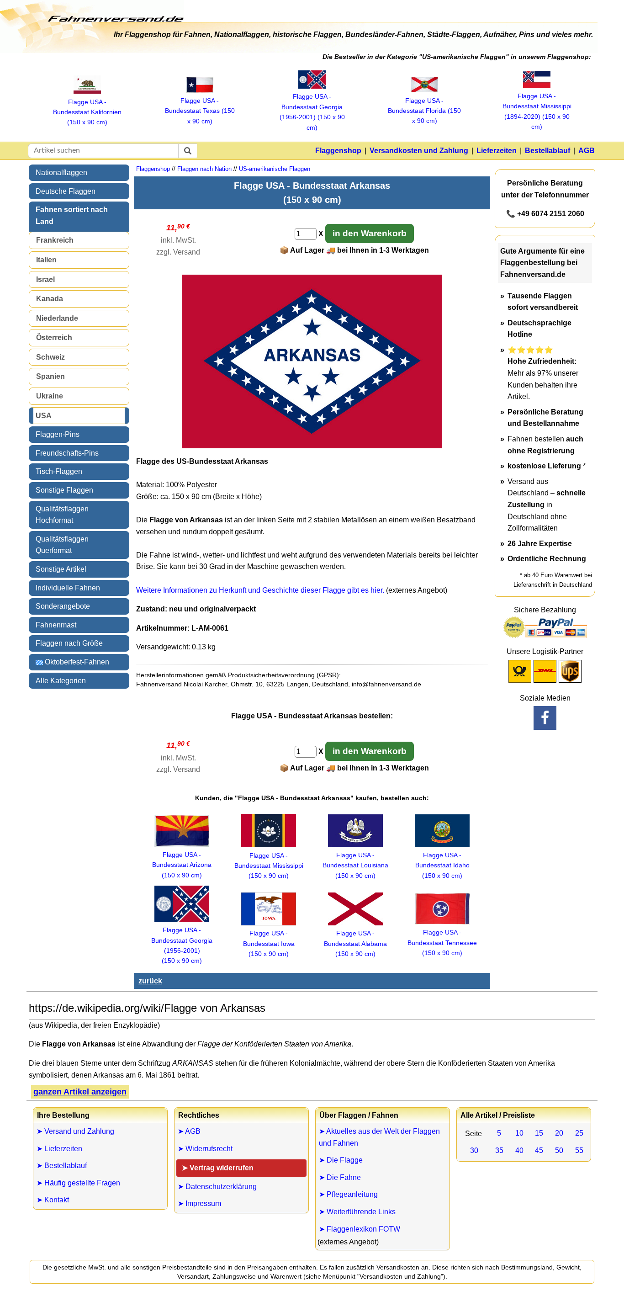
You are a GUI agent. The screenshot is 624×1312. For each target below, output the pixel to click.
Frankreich (55, 240)
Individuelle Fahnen (68, 588)
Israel (45, 279)
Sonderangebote (63, 606)
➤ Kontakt (53, 1200)
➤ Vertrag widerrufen (218, 1168)
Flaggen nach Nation (204, 168)
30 (474, 1150)
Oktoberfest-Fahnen (76, 662)
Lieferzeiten (496, 150)
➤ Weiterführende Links (357, 1212)
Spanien (50, 376)
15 (539, 1133)
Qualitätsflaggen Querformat (62, 545)
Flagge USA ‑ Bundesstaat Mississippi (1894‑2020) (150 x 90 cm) (536, 111)
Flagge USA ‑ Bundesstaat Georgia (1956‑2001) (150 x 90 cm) (312, 112)
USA (44, 416)
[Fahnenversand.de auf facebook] (545, 718)
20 (559, 1133)
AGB (586, 150)
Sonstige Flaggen (64, 490)
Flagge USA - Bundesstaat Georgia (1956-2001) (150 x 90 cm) (181, 945)
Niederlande (57, 318)
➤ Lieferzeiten (59, 1149)
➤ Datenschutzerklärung (217, 1186)
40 (519, 1150)
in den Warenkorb (370, 233)
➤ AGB (189, 1131)
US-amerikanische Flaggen (274, 168)
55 (579, 1150)
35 (499, 1150)
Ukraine (49, 396)
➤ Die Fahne (340, 1177)
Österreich (54, 337)
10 (519, 1133)
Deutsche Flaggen (65, 191)
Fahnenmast (56, 625)
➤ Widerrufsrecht (205, 1149)
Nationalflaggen (61, 172)
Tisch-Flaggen (59, 471)
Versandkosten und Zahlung (419, 150)
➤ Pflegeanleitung (348, 1194)
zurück (150, 981)
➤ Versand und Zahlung (75, 1131)
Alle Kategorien (61, 681)
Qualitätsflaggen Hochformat (62, 515)
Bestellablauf (547, 150)
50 (559, 1150)
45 (539, 1150)
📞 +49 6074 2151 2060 (545, 214)
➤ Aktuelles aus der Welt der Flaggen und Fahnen (379, 1137)
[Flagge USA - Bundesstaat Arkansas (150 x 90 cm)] (312, 446)
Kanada (49, 299)
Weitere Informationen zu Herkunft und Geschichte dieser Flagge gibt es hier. (260, 590)
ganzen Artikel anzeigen (80, 1091)
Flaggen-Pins (57, 434)
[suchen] (187, 150)
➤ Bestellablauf (62, 1165)
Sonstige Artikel (61, 569)
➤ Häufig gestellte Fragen (78, 1183)
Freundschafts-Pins (67, 453)
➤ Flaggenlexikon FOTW (359, 1229)
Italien (46, 260)
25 (579, 1133)
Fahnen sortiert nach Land (72, 215)
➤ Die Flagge (341, 1160)
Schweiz (50, 357)
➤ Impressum (199, 1203)
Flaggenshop (338, 150)
